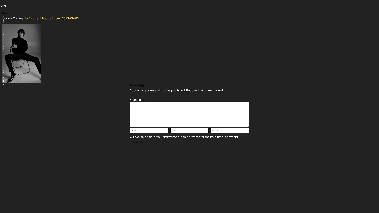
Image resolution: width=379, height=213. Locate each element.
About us (3, 34)
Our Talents (3, 19)
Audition (3, 48)
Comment (138, 100)
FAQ (3, 60)
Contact (3, 71)
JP (3, 84)
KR (3, 81)
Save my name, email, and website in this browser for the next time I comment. (186, 137)
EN (3, 77)
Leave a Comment (14, 18)
